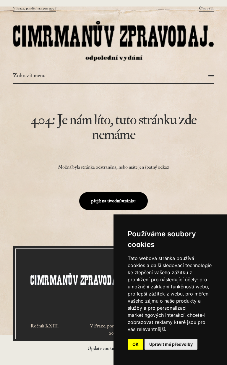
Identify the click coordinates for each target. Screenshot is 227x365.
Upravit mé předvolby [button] (171, 344)
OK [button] (135, 344)
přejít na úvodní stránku (113, 201)
